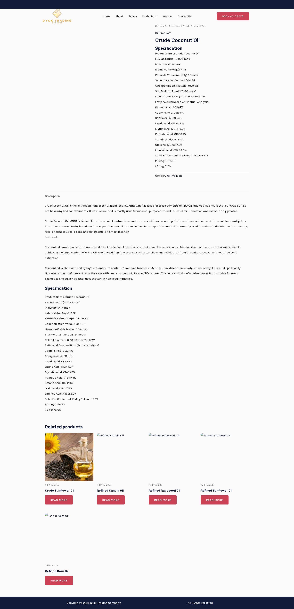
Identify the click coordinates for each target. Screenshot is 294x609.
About (119, 16)
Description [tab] (52, 196)
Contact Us (184, 16)
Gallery (132, 16)
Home (106, 16)
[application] (155, 16)
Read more (58, 500)
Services (167, 16)
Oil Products (172, 26)
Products (147, 16)
